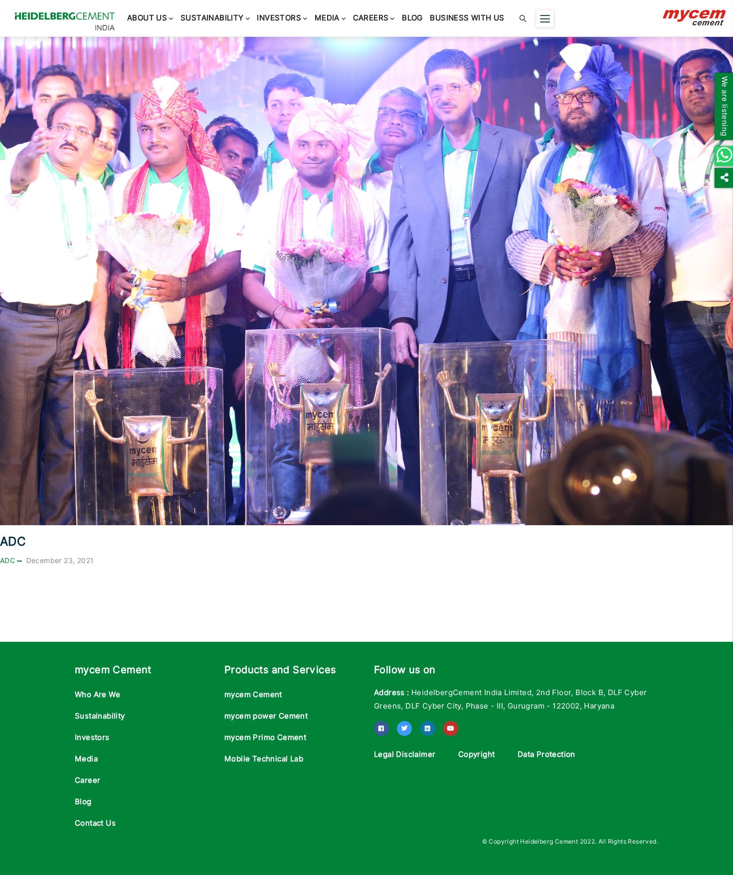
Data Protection (546, 754)
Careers (348, 18)
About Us (145, 18)
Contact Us (95, 823)
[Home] (65, 16)
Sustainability (204, 18)
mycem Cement (253, 694)
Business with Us (434, 18)
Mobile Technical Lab (263, 758)
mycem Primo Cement (265, 737)
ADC (7, 561)
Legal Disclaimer (404, 754)
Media (309, 18)
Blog (384, 18)
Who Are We (97, 694)
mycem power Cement (266, 716)
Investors (266, 18)
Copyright (476, 754)
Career (87, 780)
